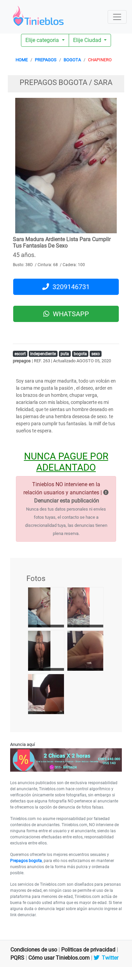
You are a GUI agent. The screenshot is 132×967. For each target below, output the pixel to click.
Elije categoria (42, 40)
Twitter (108, 957)
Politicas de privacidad (88, 949)
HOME (22, 59)
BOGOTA (72, 59)
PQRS (17, 957)
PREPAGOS (46, 59)
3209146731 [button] (69, 287)
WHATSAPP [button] (69, 314)
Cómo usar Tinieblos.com (59, 957)
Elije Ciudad (88, 40)
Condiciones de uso (33, 949)
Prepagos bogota (26, 860)
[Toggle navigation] (117, 17)
